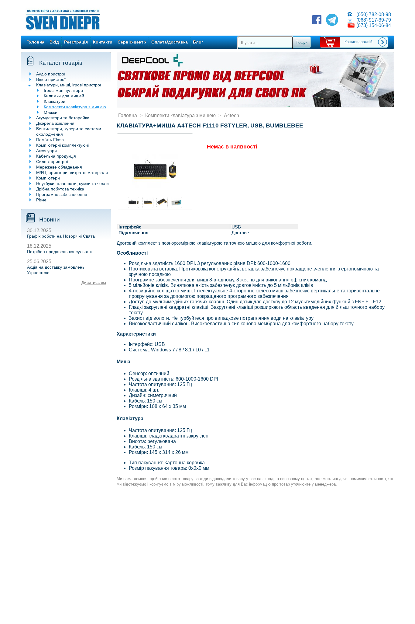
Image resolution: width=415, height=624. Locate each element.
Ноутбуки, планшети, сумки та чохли (72, 183)
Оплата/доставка (169, 42)
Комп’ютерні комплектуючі (62, 145)
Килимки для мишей (64, 95)
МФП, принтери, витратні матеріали (72, 172)
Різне (41, 199)
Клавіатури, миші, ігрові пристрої (68, 84)
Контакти (102, 42)
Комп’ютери (48, 178)
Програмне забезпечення (61, 194)
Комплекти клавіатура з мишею (75, 106)
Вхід (54, 42)
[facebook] (317, 20)
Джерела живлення (55, 123)
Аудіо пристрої (50, 73)
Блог (198, 42)
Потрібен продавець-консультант (60, 251)
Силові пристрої (52, 161)
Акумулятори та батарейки (62, 117)
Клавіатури (54, 101)
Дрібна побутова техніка (60, 189)
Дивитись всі (93, 282)
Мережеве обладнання (59, 167)
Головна (35, 42)
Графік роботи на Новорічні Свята (61, 236)
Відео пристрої (51, 79)
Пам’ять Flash (50, 139)
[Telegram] (332, 20)
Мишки (50, 112)
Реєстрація (76, 42)
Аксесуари (46, 150)
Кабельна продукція (56, 156)
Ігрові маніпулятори (63, 90)
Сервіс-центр (132, 42)
